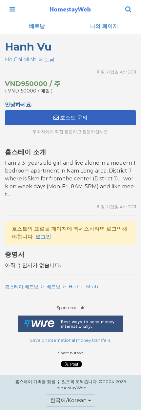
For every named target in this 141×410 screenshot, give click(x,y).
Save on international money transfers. (70, 340)
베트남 (37, 26)
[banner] (70, 9)
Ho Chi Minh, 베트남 (29, 59)
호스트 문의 (73, 117)
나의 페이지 (104, 26)
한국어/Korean (68, 400)
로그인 (43, 237)
